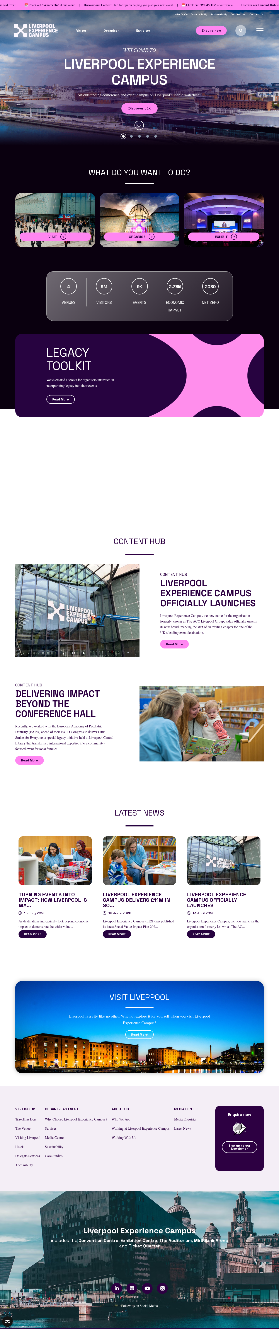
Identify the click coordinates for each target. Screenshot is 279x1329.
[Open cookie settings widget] (7, 1321)
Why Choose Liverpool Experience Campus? (76, 1119)
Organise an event (62, 1109)
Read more (32, 934)
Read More (60, 399)
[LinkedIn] (117, 1288)
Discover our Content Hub (101, 5)
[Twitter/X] (162, 1288)
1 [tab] (123, 136)
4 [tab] (147, 136)
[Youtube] (147, 1288)
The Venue (23, 1128)
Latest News (182, 1128)
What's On (181, 14)
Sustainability (219, 14)
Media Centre (54, 1137)
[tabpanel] (139, 78)
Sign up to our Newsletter (239, 1147)
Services (50, 1128)
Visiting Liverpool (27, 1137)
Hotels (19, 1146)
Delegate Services (27, 1155)
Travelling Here (26, 1119)
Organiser (111, 30)
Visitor (81, 30)
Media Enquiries (185, 1119)
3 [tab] (139, 136)
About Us (120, 1109)
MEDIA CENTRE (186, 1109)
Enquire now (211, 30)
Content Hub (238, 14)
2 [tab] (131, 136)
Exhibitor (143, 30)
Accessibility (199, 14)
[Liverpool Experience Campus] (36, 29)
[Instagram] (132, 1288)
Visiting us (25, 1109)
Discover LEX (139, 108)
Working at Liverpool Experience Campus (140, 1128)
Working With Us (124, 1137)
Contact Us (256, 14)
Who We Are (121, 1119)
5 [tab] (155, 136)
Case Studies (54, 1155)
